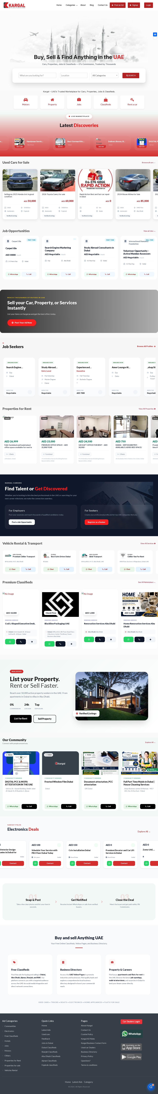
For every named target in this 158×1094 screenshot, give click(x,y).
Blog (92, 5)
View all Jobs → (150, 231)
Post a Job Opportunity (22, 522)
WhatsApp (14, 274)
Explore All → (150, 742)
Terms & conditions (89, 1065)
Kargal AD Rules (88, 1038)
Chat (13, 569)
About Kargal (86, 1025)
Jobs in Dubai (47, 1043)
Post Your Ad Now (23, 322)
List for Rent (20, 718)
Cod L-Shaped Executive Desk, (20, 623)
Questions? (85, 1060)
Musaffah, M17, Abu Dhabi (14, 561)
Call (29, 274)
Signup (135, 5)
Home (59, 5)
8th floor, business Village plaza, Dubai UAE (135, 561)
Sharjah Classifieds (49, 1052)
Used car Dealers (88, 1047)
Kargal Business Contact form (93, 1043)
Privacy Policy (87, 1056)
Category (88, 1082)
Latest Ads (46, 1030)
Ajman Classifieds (49, 1060)
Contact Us (103, 5)
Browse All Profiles (145, 346)
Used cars (46, 1034)
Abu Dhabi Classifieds (51, 1056)
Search (132, 75)
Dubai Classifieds (49, 1047)
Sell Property (44, 718)
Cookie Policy (87, 1034)
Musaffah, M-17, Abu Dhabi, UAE (93, 561)
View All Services (147, 543)
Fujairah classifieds (50, 1065)
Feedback (46, 1038)
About (83, 5)
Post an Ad (119, 5)
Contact (12, 863)
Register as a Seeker (96, 522)
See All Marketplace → (147, 582)
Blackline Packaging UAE (57, 623)
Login (148, 5)
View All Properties (146, 409)
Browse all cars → (149, 162)
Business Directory (89, 1052)
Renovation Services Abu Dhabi (99, 623)
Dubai (46, 561)
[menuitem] (59, 5)
